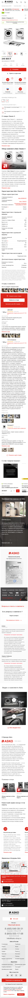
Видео (16, 969)
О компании (5, 944)
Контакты (17, 953)
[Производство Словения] (10, 470)
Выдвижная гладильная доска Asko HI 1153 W (20, 204)
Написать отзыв (14, 300)
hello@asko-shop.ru (14, 938)
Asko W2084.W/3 (22, 198)
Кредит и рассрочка (7, 958)
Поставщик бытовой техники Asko (14, 984)
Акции (16, 946)
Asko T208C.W (22, 201)
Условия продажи (19, 958)
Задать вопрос (14, 615)
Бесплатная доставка (10, 832)
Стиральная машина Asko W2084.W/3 (16, 428)
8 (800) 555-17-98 (14, 934)
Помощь (17, 956)
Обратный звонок (14, 925)
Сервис (3, 951)
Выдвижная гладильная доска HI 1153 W (16, 314)
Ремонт (3, 956)
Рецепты (17, 951)
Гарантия (4, 953)
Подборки (17, 944)
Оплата (3, 946)
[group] (4, 290)
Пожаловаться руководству (14, 980)
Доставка (4, 949)
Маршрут (4, 877)
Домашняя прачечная (7, 964)
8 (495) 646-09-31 (14, 929)
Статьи (17, 949)
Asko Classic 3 (11, 171)
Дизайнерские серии (7, 969)
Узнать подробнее (9, 994)
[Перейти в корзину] (25, 2)
